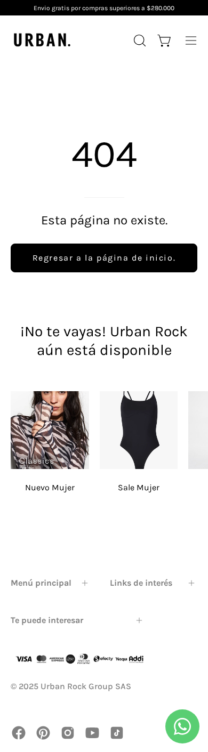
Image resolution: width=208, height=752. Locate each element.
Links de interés (141, 583)
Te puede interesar (47, 620)
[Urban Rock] (43, 40)
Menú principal (41, 583)
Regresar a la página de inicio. (104, 258)
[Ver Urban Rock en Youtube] (92, 733)
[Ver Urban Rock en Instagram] (68, 733)
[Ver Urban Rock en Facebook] (19, 733)
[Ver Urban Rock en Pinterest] (43, 733)
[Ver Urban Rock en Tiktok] (117, 733)
